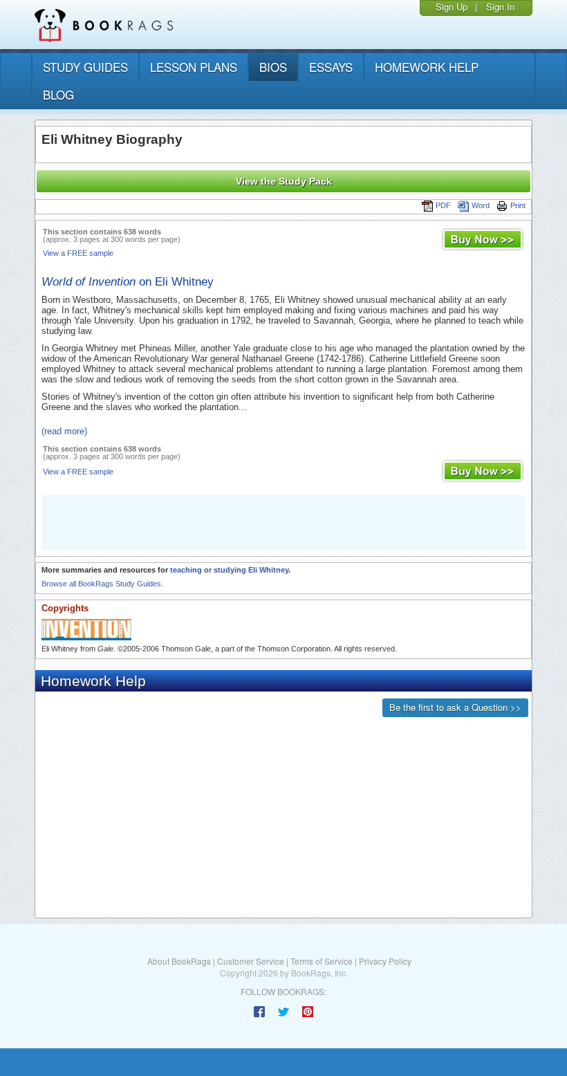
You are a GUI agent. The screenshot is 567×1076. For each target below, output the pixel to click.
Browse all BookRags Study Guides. (102, 583)
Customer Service (250, 961)
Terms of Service (321, 961)
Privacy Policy (385, 961)
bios (273, 66)
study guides (85, 66)
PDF (443, 205)
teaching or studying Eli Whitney (229, 570)
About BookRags (179, 961)
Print (518, 205)
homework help (426, 66)
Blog (58, 94)
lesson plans (193, 66)
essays (331, 66)
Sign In (500, 6)
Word (481, 205)
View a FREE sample (78, 253)
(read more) (64, 431)
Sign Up (451, 6)
